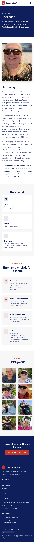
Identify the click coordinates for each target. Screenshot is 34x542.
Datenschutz (12, 529)
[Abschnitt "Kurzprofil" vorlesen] (31, 186)
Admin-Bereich (8, 532)
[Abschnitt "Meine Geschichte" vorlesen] (31, 39)
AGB (19, 529)
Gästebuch (5, 491)
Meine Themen (6, 485)
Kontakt (4, 493)
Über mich (5, 483)
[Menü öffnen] (30, 3)
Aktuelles (4, 488)
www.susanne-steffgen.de (10, 517)
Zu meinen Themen (15, 452)
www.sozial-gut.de (7, 520)
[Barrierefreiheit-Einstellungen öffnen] (4, 538)
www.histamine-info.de (9, 522)
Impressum (5, 529)
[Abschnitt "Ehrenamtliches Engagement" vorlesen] (31, 259)
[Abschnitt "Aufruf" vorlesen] (31, 439)
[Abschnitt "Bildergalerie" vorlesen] (31, 353)
